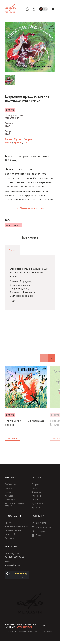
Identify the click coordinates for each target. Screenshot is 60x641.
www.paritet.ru (24, 626)
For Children (13, 225)
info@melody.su (12, 565)
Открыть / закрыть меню (53, 9)
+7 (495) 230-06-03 (14, 557)
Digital (10, 110)
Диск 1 (13, 250)
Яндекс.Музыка (14, 139)
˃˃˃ (26, 142)
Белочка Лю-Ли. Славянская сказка (24, 422)
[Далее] (51, 358)
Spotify (18, 142)
